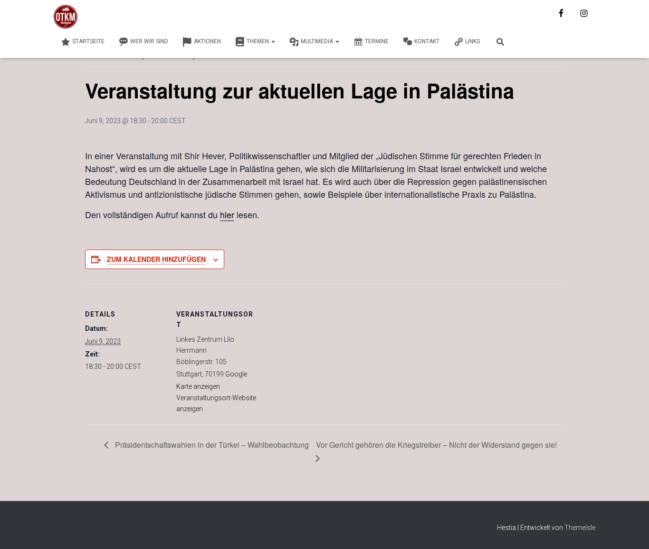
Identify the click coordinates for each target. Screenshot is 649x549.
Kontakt (426, 41)
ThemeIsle (579, 527)
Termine (377, 41)
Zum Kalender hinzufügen (156, 259)
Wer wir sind (149, 41)
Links (472, 41)
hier (227, 214)
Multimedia (317, 41)
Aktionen (207, 41)
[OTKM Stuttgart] (66, 17)
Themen (258, 41)
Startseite (88, 41)
